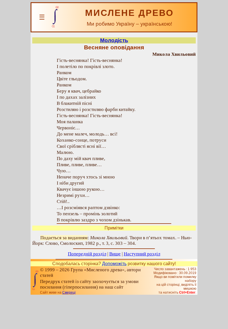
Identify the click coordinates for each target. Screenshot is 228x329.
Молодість (114, 40)
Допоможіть (114, 263)
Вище (115, 254)
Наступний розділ (142, 254)
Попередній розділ (87, 254)
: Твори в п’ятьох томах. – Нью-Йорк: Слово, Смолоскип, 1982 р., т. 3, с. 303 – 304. (112, 240)
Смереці (69, 292)
